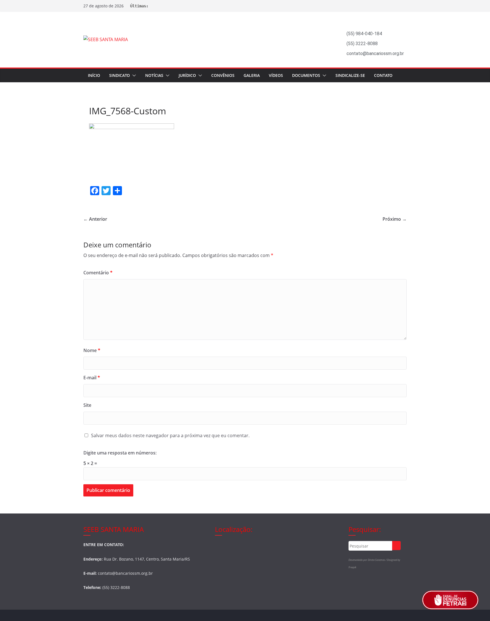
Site (87, 405)
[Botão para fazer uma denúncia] (450, 600)
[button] (133, 75)
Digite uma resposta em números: (120, 453)
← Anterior (95, 219)
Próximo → (395, 219)
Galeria (252, 75)
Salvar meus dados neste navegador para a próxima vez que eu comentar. (170, 435)
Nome (91, 350)
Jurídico (187, 75)
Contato (383, 75)
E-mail (91, 377)
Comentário (98, 273)
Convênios (223, 75)
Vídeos (276, 75)
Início (94, 75)
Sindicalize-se (350, 75)
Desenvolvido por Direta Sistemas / (368, 560)
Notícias (154, 75)
